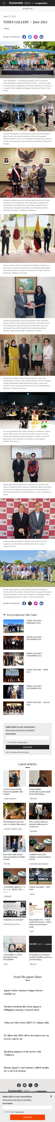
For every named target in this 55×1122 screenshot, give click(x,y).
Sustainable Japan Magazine (39, 864)
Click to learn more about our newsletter (20, 730)
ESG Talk (7, 864)
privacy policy (23, 742)
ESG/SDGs (33, 799)
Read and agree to (17, 742)
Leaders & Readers (10, 799)
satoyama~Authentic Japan (13, 829)
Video (32, 931)
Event (6, 964)
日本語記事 (7, 896)
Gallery (6, 28)
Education (33, 964)
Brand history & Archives (12, 924)
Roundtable (33, 831)
